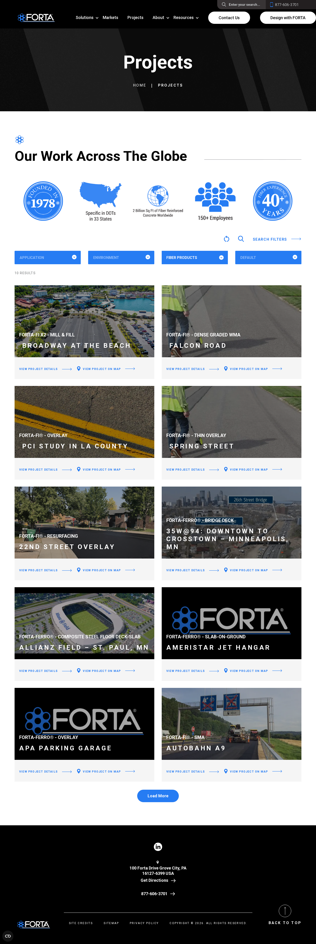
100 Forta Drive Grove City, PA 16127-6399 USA (158, 871)
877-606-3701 (154, 893)
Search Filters (270, 239)
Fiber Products (181, 257)
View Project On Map (101, 369)
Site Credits (81, 923)
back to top (285, 923)
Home (139, 85)
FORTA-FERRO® (186, 272)
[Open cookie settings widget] (7, 936)
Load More (158, 795)
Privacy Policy (144, 923)
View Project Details (38, 369)
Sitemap (111, 923)
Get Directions (154, 880)
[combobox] (48, 257)
